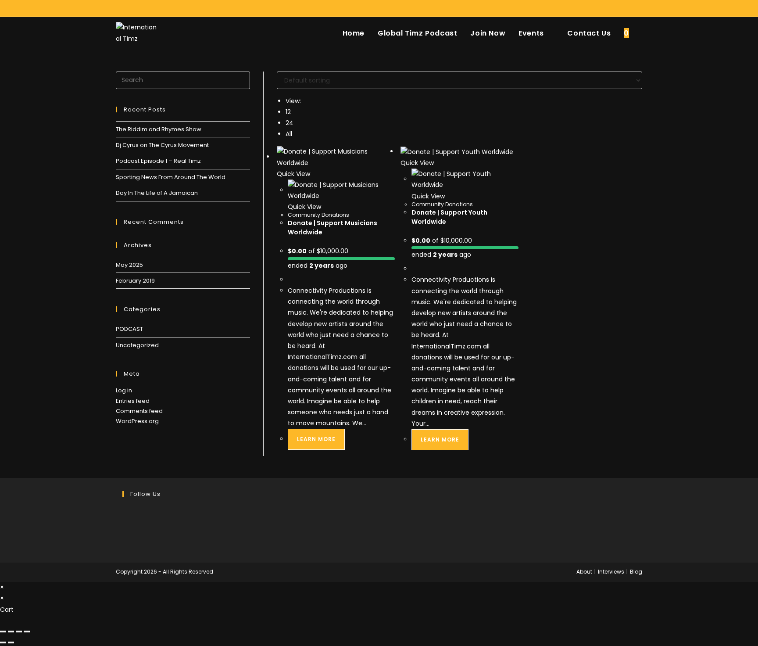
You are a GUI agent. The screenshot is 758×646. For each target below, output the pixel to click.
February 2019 (135, 280)
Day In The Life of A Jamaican (157, 193)
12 (288, 112)
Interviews (611, 571)
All (289, 133)
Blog (636, 571)
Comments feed (139, 411)
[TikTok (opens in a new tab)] (638, 8)
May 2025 (129, 265)
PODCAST (129, 329)
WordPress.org (137, 421)
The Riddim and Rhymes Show (158, 129)
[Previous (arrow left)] (3, 642)
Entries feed (133, 401)
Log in (124, 390)
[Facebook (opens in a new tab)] (620, 8)
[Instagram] (124, 532)
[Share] (19, 631)
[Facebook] (124, 521)
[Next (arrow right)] (11, 642)
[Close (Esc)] (27, 631)
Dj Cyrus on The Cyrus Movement (162, 145)
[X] (124, 510)
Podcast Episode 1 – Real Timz (158, 161)
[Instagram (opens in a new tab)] (630, 8)
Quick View (293, 173)
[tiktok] (124, 543)
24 (289, 122)
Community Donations (318, 215)
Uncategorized (137, 345)
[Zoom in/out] (3, 631)
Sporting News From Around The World (170, 177)
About (584, 571)
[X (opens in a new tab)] (609, 8)
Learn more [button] (316, 439)
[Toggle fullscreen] (11, 631)
